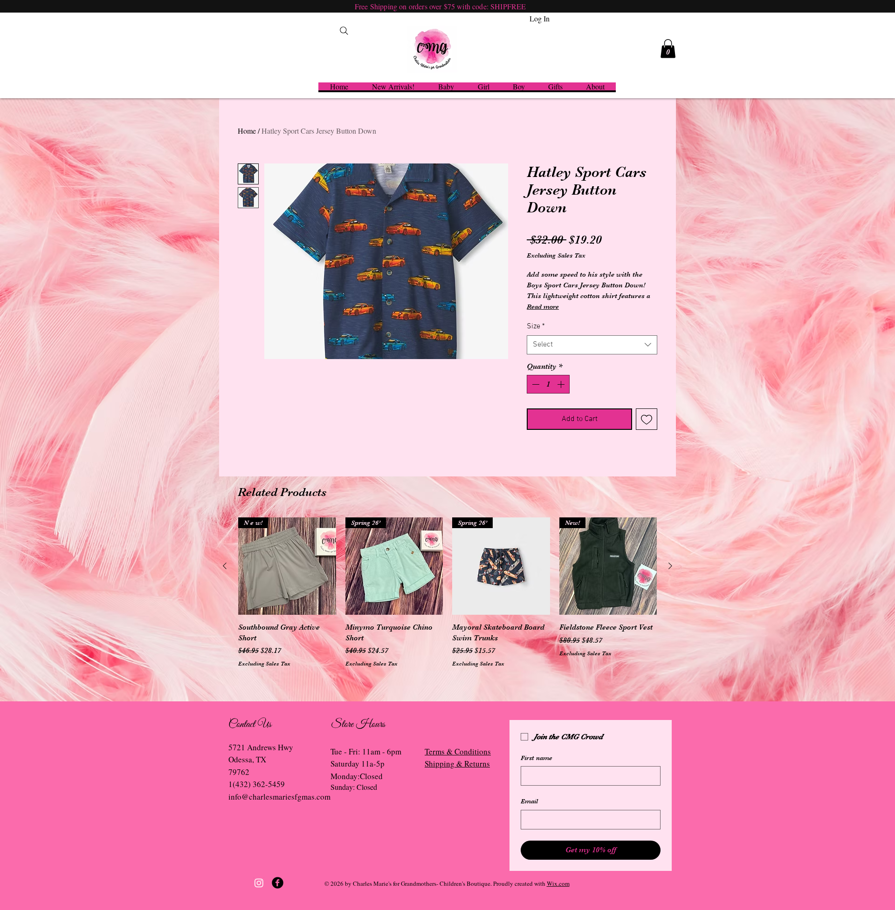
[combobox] (592, 344)
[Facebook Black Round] (277, 883)
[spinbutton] (548, 384)
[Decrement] (534, 384)
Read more (543, 306)
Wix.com (558, 883)
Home (247, 131)
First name (536, 757)
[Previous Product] (224, 565)
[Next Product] (670, 565)
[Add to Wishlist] (646, 419)
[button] (668, 48)
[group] (447, 592)
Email (529, 801)
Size (536, 326)
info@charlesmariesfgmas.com (279, 796)
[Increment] (561, 384)
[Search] (344, 31)
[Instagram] (259, 883)
